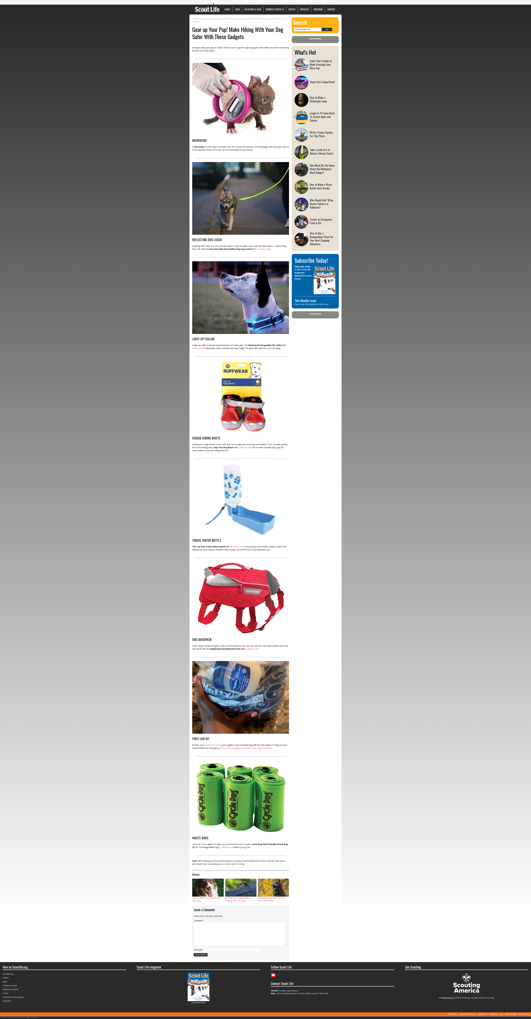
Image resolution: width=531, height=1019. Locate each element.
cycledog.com (226, 847)
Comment (199, 920)
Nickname (198, 949)
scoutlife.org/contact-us (284, 990)
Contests (304, 9)
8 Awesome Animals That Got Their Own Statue (271, 899)
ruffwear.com (245, 447)
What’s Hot (305, 52)
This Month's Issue (305, 300)
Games (227, 9)
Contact (331, 9)
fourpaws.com (263, 249)
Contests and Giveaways (13, 997)
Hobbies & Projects (275, 9)
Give (501, 1014)
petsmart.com (236, 546)
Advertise (493, 1014)
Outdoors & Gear (252, 9)
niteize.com (197, 348)
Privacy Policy (524, 1014)
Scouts (291, 9)
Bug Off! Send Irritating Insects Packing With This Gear (238, 899)
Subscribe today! (198, 1002)
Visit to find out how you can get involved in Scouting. (466, 997)
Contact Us (482, 1014)
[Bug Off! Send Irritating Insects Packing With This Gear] (241, 888)
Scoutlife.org (8, 974)
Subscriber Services (467, 1014)
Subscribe (318, 9)
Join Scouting (511, 1014)
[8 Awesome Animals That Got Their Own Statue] (273, 888)
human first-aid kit (212, 745)
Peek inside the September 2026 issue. (312, 304)
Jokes (237, 9)
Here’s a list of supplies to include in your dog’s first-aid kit (246, 748)
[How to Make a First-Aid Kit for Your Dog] (208, 888)
